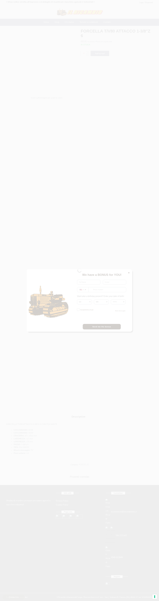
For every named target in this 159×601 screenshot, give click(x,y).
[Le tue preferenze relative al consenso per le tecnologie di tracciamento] (154, 596)
